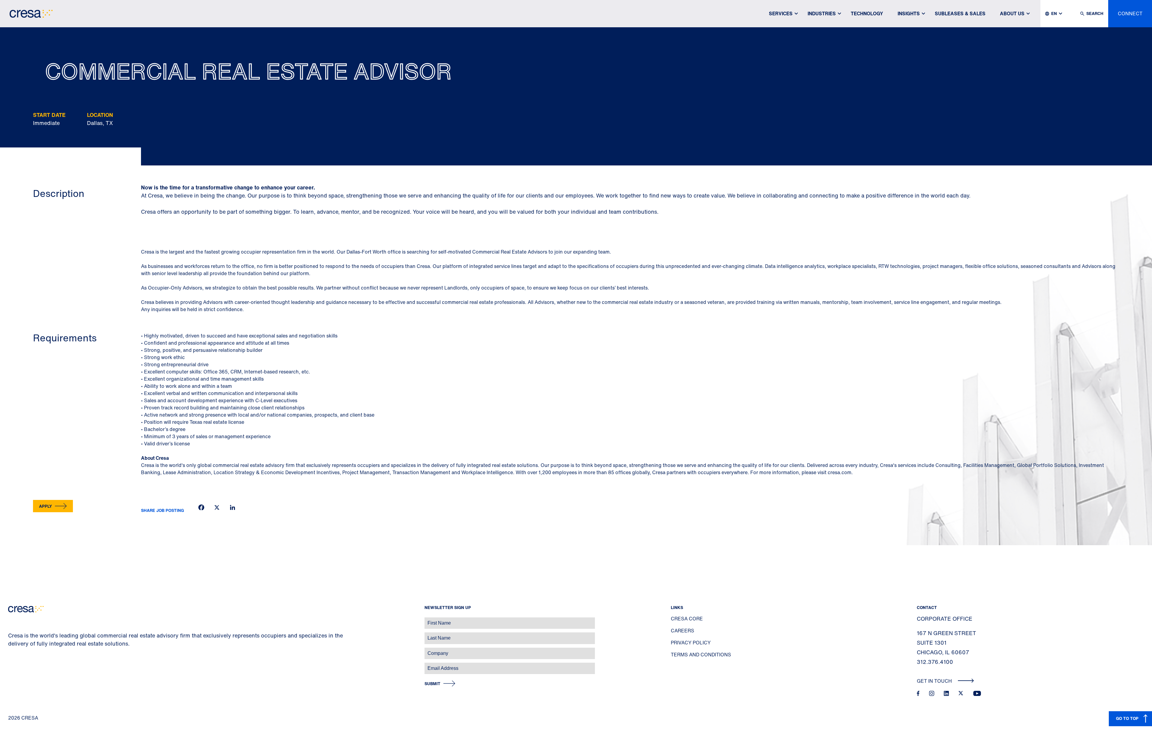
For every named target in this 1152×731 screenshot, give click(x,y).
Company (11, 650)
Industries (822, 13)
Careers (682, 630)
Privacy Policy (691, 642)
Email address (15, 665)
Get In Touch (935, 681)
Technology (867, 13)
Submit (432, 683)
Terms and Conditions (701, 654)
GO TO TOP (1127, 718)
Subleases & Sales (960, 13)
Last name (11, 634)
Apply (45, 506)
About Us (1012, 13)
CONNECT (1130, 13)
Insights (909, 13)
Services (781, 13)
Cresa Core (687, 618)
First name (12, 620)
